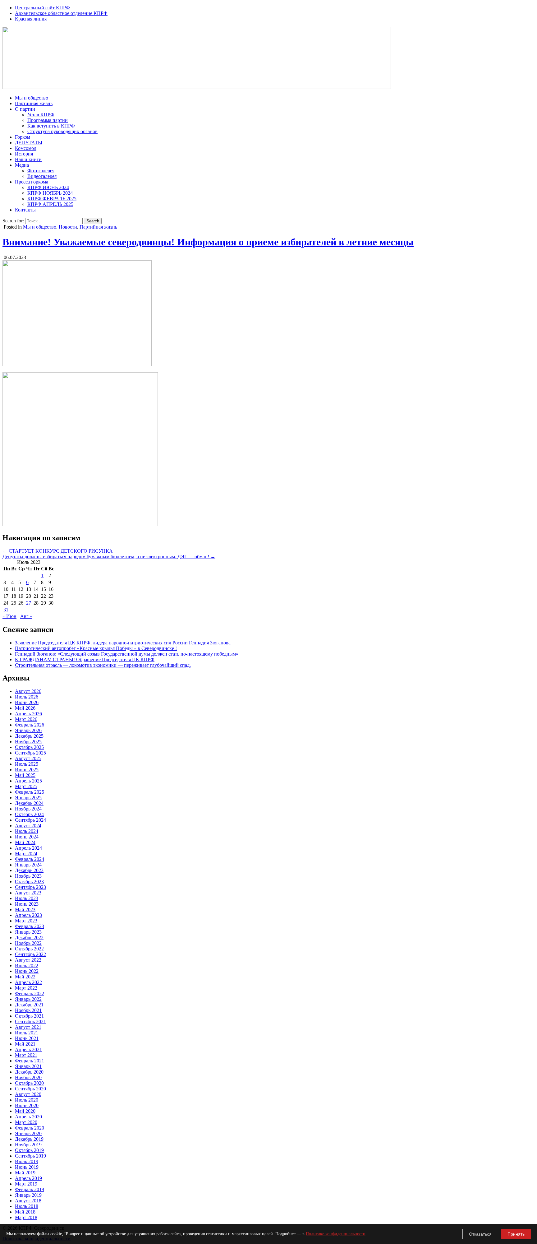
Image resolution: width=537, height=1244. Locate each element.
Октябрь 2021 (29, 1016)
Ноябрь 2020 (28, 1077)
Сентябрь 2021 (30, 1021)
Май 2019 (25, 1172)
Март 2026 (26, 719)
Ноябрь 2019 (28, 1144)
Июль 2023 (26, 898)
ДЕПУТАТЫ (28, 142)
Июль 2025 (26, 764)
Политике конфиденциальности (335, 1234)
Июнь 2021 (27, 1038)
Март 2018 (26, 1217)
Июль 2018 (26, 1206)
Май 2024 (25, 842)
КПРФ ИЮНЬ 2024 (48, 187)
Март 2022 (26, 988)
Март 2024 (26, 853)
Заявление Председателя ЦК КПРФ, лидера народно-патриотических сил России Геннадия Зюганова (123, 642)
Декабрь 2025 (29, 736)
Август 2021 (28, 1027)
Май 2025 (25, 775)
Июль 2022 (26, 965)
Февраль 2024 (29, 859)
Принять (516, 1234)
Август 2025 (28, 758)
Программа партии (47, 120)
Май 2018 (25, 1211)
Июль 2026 (26, 696)
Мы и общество (31, 97)
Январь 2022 (28, 999)
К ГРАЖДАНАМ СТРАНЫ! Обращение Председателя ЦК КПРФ (84, 659)
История (24, 153)
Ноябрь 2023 (28, 876)
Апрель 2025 (28, 780)
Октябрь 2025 (29, 747)
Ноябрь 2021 (28, 1010)
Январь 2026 (28, 730)
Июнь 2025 (27, 769)
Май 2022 (25, 976)
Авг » (26, 616)
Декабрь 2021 (29, 1004)
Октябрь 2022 (29, 948)
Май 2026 (25, 708)
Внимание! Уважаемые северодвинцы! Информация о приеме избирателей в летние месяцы (208, 242)
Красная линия (31, 18)
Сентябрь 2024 (30, 820)
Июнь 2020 (27, 1105)
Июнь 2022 (27, 971)
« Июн (9, 616)
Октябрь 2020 (29, 1083)
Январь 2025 (28, 797)
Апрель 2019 (28, 1178)
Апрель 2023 (28, 915)
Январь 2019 (28, 1195)
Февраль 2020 (29, 1127)
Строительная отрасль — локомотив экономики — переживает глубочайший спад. (103, 665)
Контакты (25, 209)
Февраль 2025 (29, 792)
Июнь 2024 (27, 836)
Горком (22, 137)
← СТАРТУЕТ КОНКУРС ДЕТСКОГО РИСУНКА (57, 551)
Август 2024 (28, 825)
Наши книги (28, 159)
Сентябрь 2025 (30, 752)
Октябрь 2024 (29, 814)
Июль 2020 (26, 1099)
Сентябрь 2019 (30, 1155)
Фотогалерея (40, 170)
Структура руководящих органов (62, 131)
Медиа (22, 165)
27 (28, 603)
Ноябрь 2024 (28, 808)
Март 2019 (26, 1183)
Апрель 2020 (28, 1116)
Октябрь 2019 (29, 1150)
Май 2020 (25, 1111)
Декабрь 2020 (29, 1072)
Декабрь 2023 (29, 870)
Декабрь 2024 (29, 803)
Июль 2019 (26, 1161)
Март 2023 (26, 920)
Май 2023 (25, 909)
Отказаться (480, 1234)
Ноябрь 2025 (28, 741)
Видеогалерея (42, 176)
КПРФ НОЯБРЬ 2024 (50, 193)
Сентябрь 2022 (30, 954)
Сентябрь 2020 (30, 1088)
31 (5, 609)
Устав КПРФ (40, 114)
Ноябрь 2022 (28, 943)
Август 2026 (28, 691)
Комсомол (25, 148)
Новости (68, 227)
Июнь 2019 (27, 1167)
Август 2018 (28, 1200)
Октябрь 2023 (29, 881)
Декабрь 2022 (29, 937)
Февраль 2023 (29, 926)
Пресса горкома (31, 181)
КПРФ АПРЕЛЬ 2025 (50, 204)
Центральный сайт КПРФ (42, 7)
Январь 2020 (28, 1133)
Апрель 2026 (28, 713)
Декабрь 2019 (29, 1139)
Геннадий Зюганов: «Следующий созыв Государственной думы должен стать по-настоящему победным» (126, 654)
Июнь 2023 (27, 904)
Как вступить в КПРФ (51, 125)
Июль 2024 (26, 831)
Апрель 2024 (28, 848)
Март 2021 (26, 1055)
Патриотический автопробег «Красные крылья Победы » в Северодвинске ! (96, 648)
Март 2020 (26, 1122)
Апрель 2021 (28, 1049)
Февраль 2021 (29, 1060)
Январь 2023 (28, 932)
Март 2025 (26, 786)
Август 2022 (28, 960)
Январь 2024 (28, 864)
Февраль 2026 (29, 724)
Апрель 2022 (28, 982)
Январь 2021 (28, 1066)
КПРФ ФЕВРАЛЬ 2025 (51, 198)
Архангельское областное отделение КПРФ (61, 13)
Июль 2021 (26, 1032)
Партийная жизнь (34, 103)
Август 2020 (28, 1094)
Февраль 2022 (29, 993)
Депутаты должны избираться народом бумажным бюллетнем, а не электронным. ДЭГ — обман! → (108, 556)
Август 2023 (28, 892)
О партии (25, 109)
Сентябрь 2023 (30, 887)
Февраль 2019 (29, 1189)
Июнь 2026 (27, 702)
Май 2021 (25, 1044)
